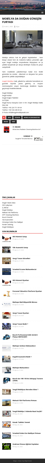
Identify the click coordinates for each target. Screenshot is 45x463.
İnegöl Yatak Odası (8, 203)
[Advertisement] (22, 172)
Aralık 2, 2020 (8, 26)
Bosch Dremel (7, 217)
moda (6, 122)
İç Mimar (5, 208)
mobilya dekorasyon (32, 117)
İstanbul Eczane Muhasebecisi (24, 269)
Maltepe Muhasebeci (21, 368)
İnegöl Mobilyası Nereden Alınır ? (25, 389)
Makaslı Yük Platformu (10, 212)
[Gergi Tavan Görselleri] (6, 263)
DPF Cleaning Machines (10, 215)
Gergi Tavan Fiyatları (21, 313)
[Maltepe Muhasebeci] (6, 372)
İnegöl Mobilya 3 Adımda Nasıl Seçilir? (27, 411)
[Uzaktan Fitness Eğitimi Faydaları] (6, 448)
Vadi (13, 122)
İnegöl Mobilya (7, 210)
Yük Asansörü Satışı (20, 247)
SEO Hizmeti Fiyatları (21, 280)
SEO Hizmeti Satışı (20, 237)
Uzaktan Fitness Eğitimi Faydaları (26, 444)
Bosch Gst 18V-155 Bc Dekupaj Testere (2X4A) (28, 380)
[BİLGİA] (22, 9)
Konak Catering (7, 224)
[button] (42, 12)
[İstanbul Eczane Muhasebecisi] (6, 274)
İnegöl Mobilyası (8, 227)
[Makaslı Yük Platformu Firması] (6, 405)
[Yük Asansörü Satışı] (6, 252)
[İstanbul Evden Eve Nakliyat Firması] (6, 438)
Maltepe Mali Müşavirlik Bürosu (25, 302)
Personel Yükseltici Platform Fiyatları (27, 291)
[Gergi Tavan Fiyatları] (6, 317)
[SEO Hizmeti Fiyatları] (6, 285)
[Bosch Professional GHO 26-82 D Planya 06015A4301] (6, 339)
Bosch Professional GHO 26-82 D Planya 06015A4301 (25, 336)
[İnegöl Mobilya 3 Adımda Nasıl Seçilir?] (6, 416)
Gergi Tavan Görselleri (21, 258)
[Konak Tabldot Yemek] (6, 427)
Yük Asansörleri (7, 220)
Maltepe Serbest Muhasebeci (24, 346)
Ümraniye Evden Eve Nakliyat (12, 222)
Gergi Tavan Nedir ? (20, 324)
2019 (9, 117)
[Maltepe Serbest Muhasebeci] (6, 350)
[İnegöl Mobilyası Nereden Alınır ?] (6, 394)
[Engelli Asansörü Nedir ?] (6, 361)
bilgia (17, 26)
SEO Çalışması (7, 205)
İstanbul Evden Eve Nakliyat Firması (27, 433)
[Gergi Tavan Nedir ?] (6, 328)
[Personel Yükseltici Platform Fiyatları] (6, 295)
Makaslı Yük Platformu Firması (25, 400)
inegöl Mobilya (8, 81)
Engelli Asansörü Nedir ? (22, 357)
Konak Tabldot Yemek (21, 422)
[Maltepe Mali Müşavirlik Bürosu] (6, 306)
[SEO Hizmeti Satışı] (6, 241)
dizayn (17, 117)
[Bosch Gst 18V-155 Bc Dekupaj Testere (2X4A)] (6, 383)
